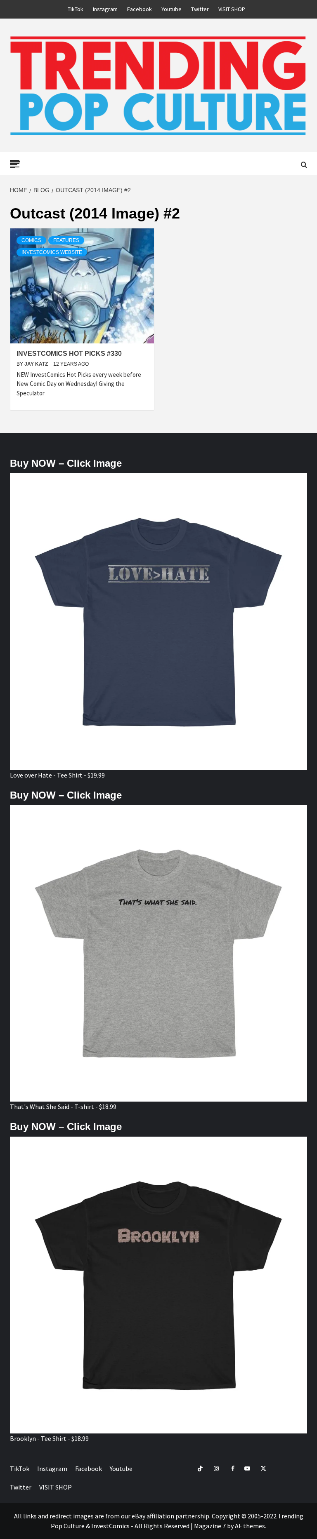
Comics (31, 240)
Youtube (171, 9)
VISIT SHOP (231, 9)
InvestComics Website (51, 252)
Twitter (200, 9)
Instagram (105, 9)
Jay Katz (36, 364)
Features (66, 240)
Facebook (139, 9)
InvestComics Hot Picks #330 (69, 353)
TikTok (75, 9)
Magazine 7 (210, 1526)
